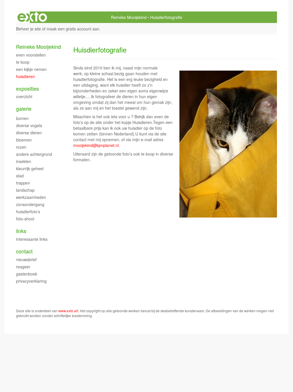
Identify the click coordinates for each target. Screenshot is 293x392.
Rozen (21, 147)
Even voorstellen (31, 55)
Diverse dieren (29, 132)
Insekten (23, 161)
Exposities (27, 88)
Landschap (25, 190)
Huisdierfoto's (28, 211)
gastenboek (26, 274)
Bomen (22, 118)
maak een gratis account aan (73, 29)
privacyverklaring (31, 281)
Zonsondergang (30, 204)
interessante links (31, 239)
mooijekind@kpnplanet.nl (96, 145)
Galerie (23, 108)
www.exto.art (68, 310)
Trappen (23, 183)
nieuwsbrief (26, 259)
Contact (24, 251)
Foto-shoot (25, 219)
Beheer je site (28, 29)
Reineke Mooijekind (128, 17)
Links (21, 230)
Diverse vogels (29, 125)
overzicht (24, 96)
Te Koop (22, 62)
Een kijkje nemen (31, 69)
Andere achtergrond (34, 154)
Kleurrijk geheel (29, 168)
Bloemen (24, 140)
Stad (20, 175)
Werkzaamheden (31, 197)
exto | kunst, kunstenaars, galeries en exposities (32, 17)
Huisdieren (25, 76)
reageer (23, 266)
